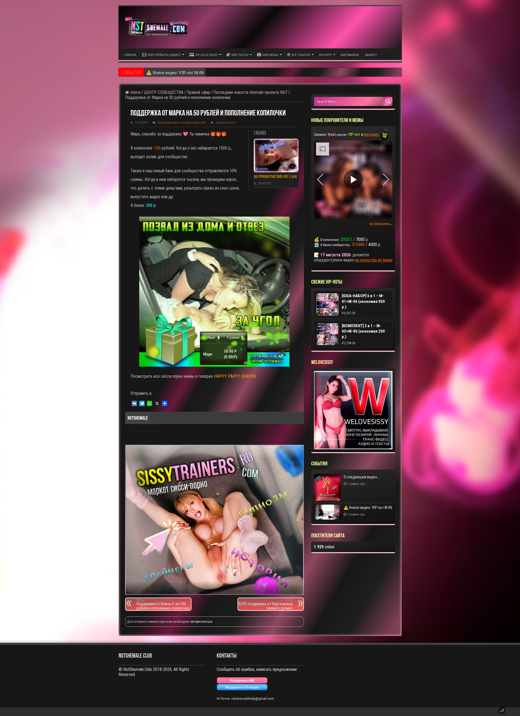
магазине (371, 134)
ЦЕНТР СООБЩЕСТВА (163, 92)
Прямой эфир (198, 92)
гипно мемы (148, 431)
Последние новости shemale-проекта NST (250, 92)
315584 (358, 244)
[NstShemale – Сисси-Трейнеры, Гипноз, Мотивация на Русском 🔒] (158, 27)
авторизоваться (201, 622)
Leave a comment (226, 122)
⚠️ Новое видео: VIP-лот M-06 (175, 72)
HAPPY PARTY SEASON (235, 376)
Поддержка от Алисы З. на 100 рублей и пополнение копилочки (162, 604)
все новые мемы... (380, 223)
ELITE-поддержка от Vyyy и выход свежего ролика (265, 604)
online (324, 546)
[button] (386, 179)
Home (135, 92)
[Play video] (353, 179)
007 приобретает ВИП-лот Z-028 (275, 177)
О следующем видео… (361, 477)
